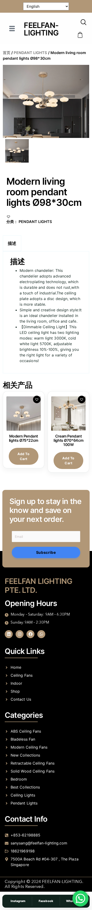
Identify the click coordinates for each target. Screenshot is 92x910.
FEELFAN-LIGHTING (41, 29)
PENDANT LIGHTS (30, 52)
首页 (6, 52)
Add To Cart (23, 456)
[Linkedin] (9, 634)
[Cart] (80, 35)
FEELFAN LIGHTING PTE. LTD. (38, 586)
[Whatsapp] (41, 634)
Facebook (46, 901)
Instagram (18, 901)
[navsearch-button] (83, 22)
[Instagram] (20, 634)
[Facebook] (30, 634)
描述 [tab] (12, 243)
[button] (8, 216)
